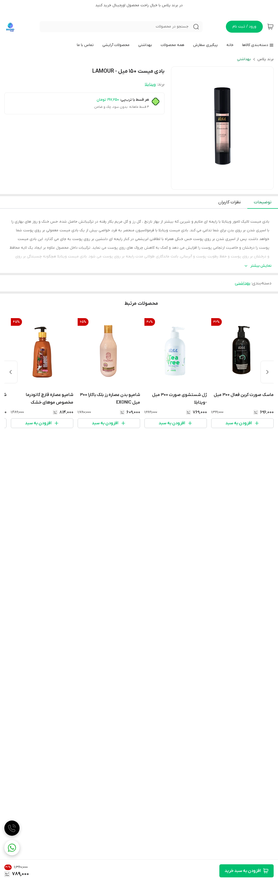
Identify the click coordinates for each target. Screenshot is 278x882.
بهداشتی (244, 59)
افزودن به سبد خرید (243, 871)
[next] (10, 372)
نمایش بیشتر (260, 265)
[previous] (267, 372)
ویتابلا (150, 84)
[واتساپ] (12, 847)
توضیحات (262, 202)
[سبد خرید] (270, 26)
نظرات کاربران (229, 202)
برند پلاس (265, 59)
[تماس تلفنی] (12, 828)
